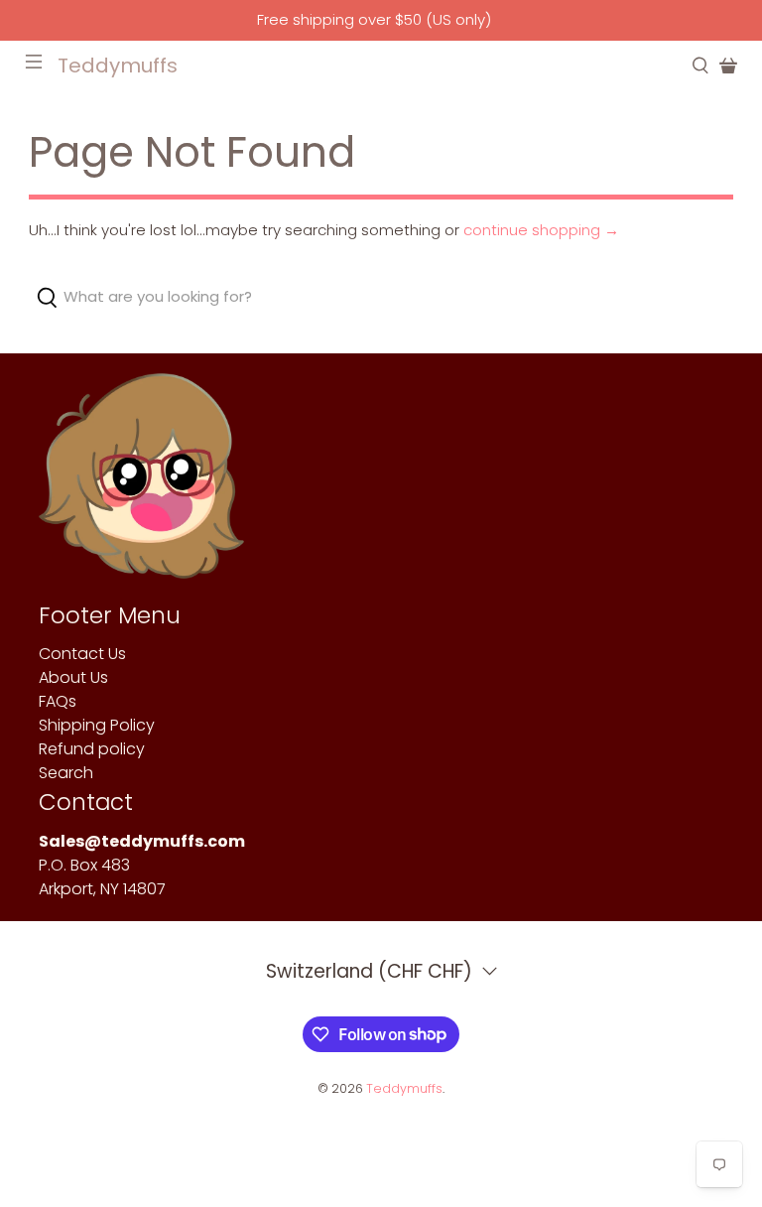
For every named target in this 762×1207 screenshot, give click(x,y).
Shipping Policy (97, 725)
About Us (73, 677)
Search (66, 772)
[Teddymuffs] (141, 486)
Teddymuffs (404, 1088)
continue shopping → (541, 229)
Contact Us (82, 653)
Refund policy (92, 749)
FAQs (57, 701)
